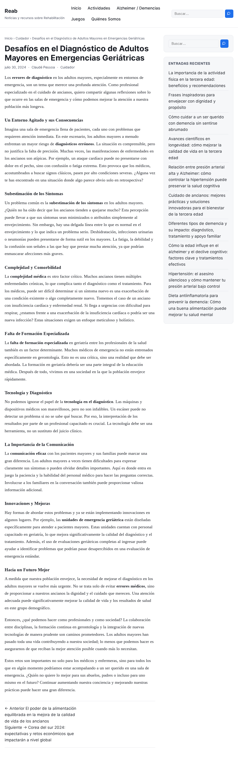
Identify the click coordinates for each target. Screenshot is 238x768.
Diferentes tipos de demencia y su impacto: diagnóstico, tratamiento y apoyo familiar (198, 229)
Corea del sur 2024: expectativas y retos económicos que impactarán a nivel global (39, 733)
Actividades (99, 8)
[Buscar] (229, 14)
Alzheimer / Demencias (138, 8)
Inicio (76, 8)
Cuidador (22, 38)
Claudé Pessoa (43, 67)
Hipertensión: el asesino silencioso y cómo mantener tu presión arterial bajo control (197, 280)
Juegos (78, 19)
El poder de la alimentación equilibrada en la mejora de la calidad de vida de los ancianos (40, 714)
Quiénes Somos (106, 19)
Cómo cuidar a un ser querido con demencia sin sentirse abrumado (196, 123)
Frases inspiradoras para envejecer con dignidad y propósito (192, 101)
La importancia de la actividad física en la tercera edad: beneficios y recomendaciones (197, 79)
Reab (11, 11)
